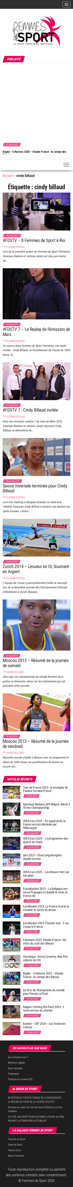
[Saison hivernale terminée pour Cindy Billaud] (36, 456)
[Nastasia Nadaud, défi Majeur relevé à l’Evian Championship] (11, 808)
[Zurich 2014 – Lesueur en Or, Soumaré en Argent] (36, 537)
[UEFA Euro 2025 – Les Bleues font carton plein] (11, 876)
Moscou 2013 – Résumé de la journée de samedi (35, 663)
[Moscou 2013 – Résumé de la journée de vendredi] (36, 712)
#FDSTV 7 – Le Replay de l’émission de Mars (36, 332)
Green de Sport (26, 1089)
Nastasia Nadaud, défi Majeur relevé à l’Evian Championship (46, 806)
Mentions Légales (16, 1062)
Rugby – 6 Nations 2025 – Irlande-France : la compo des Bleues (43, 975)
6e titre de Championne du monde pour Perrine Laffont (44, 991)
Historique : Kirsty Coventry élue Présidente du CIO (45, 958)
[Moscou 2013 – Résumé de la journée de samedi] (36, 625)
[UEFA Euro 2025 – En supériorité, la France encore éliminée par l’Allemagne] (11, 825)
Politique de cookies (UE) (20, 1079)
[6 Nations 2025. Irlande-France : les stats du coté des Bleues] (11, 944)
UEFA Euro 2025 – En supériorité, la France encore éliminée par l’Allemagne (44, 824)
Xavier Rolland (15, 672)
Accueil (8, 176)
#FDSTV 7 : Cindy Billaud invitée (30, 410)
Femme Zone (14, 1150)
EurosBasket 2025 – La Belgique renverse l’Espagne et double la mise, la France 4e (45, 892)
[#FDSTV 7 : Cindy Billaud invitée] (36, 381)
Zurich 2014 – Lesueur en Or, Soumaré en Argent (36, 569)
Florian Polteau (16, 246)
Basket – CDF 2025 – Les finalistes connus (46, 151)
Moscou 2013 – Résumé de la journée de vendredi (35, 744)
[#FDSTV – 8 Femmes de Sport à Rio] (36, 211)
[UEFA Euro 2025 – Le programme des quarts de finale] (11, 843)
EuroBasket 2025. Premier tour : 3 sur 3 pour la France (46, 924)
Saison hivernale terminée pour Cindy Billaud (35, 488)
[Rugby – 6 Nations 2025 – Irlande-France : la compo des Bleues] (11, 978)
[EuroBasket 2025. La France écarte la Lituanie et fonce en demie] (11, 911)
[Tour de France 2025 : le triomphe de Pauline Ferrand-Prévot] (11, 792)
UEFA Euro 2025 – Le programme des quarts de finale (45, 840)
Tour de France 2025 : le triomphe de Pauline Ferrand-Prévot (45, 789)
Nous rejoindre (15, 1068)
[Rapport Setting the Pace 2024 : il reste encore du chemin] (11, 1011)
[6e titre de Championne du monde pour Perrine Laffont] (11, 995)
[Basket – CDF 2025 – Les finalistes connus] (11, 1028)
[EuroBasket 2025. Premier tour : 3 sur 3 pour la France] (11, 928)
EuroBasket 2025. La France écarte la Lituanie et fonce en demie (46, 908)
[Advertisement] (36, 102)
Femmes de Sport (16, 1139)
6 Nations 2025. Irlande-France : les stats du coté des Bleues (44, 941)
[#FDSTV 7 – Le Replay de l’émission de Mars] (36, 294)
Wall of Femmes (16, 1155)
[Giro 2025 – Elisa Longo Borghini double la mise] (11, 860)
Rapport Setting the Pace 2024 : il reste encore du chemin (43, 1008)
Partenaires (13, 1073)
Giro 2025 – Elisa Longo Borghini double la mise (42, 857)
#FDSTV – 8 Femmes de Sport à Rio (34, 240)
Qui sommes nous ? (18, 1057)
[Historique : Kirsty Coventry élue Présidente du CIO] (11, 961)
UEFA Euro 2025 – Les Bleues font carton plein (46, 873)
